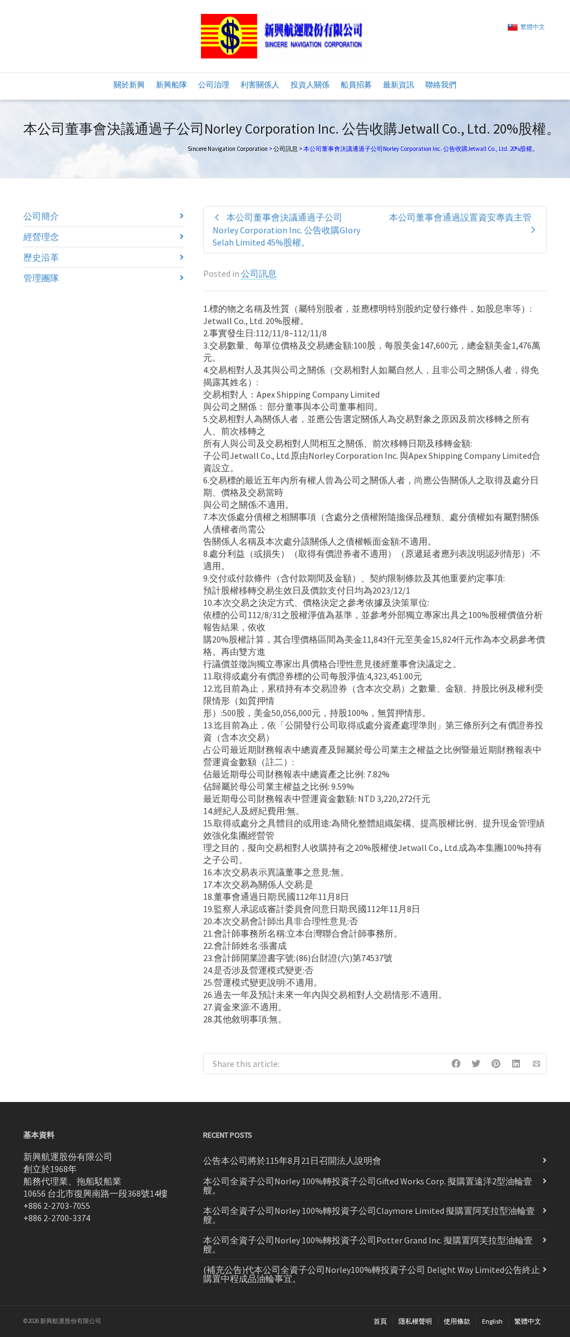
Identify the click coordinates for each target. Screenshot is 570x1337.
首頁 (380, 1321)
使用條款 (457, 1321)
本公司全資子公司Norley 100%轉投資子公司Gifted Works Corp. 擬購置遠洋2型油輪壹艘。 (367, 1186)
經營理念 (41, 236)
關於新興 (129, 85)
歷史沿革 (41, 257)
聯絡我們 (440, 85)
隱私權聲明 (415, 1321)
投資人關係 (310, 85)
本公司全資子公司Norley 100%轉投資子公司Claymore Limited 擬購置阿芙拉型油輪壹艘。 (369, 1215)
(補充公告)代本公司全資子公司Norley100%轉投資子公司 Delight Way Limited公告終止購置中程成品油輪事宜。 (371, 1274)
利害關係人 (259, 85)
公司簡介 (41, 216)
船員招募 (356, 85)
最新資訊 (398, 85)
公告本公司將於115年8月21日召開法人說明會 (292, 1160)
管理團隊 (41, 277)
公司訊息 (285, 149)
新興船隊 (171, 85)
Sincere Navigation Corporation (228, 149)
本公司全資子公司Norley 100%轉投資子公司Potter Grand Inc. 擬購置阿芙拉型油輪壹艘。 (368, 1245)
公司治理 (213, 85)
